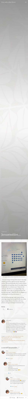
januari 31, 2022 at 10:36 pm (13, 364)
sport (20, 337)
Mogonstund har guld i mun (6, 337)
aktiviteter (5, 340)
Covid (8, 340)
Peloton (16, 337)
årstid (7, 336)
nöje (20, 340)
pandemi (13, 337)
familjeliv (11, 340)
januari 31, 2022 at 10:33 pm (11, 352)
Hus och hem (15, 336)
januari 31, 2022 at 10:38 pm (15, 378)
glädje (9, 336)
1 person (11, 358)
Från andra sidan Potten (8, 2)
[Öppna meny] (26, 2)
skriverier (6, 341)
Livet (22, 336)
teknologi (10, 339)
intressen (19, 336)
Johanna (7, 321)
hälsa (11, 336)
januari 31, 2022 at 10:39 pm (15, 392)
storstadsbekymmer (4, 339)
